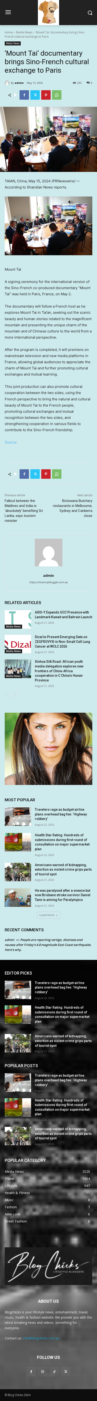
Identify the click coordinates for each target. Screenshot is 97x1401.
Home (9, 32)
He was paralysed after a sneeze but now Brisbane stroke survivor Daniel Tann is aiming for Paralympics (62, 895)
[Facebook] (24, 95)
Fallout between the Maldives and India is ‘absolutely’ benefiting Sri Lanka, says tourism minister (24, 511)
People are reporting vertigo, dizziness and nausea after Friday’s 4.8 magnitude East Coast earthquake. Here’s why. (48, 945)
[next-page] (15, 694)
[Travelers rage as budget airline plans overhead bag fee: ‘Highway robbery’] (18, 816)
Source (11, 442)
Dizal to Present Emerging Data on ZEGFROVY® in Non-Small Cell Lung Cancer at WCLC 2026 (62, 641)
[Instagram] (42, 1371)
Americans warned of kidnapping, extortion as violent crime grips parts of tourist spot (63, 869)
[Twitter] (35, 95)
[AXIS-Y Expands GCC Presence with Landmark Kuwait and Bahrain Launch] (18, 619)
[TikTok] (54, 1371)
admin (19, 83)
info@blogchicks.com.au (41, 1338)
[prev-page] (8, 694)
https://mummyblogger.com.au (48, 582)
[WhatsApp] (56, 95)
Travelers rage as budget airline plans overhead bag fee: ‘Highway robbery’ (61, 814)
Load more (47, 915)
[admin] (8, 83)
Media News (24, 32)
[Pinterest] (46, 95)
